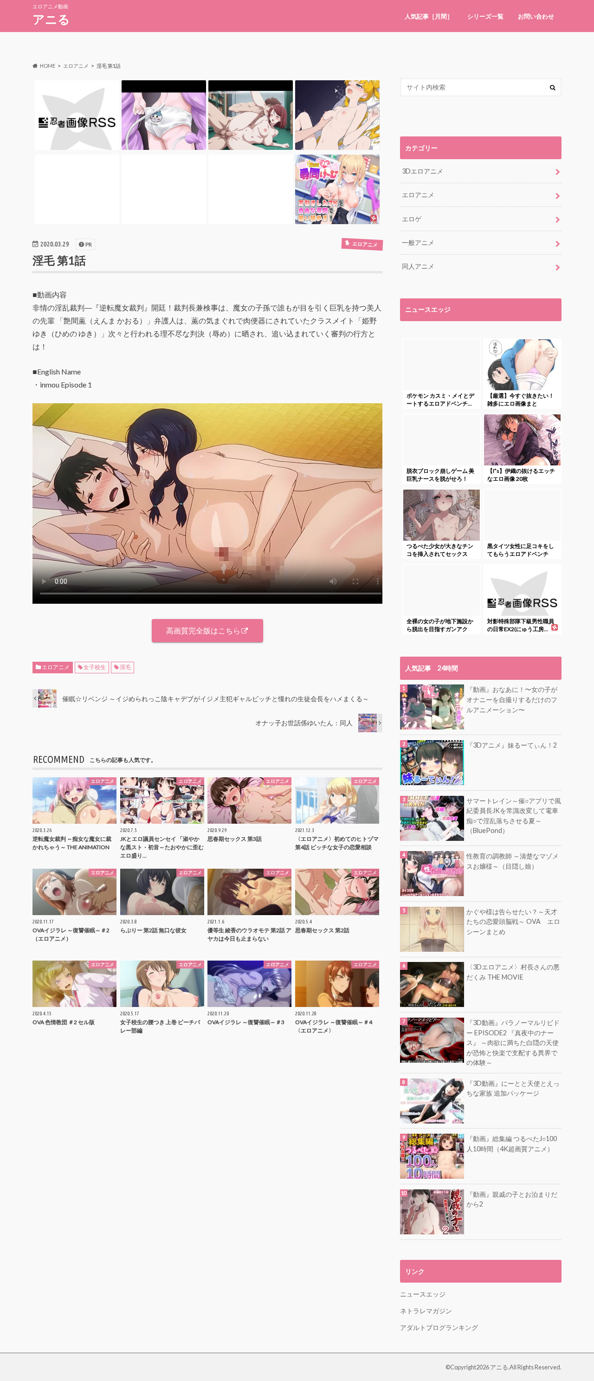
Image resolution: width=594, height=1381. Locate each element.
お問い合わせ (536, 16)
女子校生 (95, 667)
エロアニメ (56, 667)
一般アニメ (418, 242)
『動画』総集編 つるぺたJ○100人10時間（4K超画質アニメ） (511, 1144)
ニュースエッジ (423, 1294)
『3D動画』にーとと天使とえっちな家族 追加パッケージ (513, 1088)
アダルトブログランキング (439, 1327)
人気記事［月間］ (429, 16)
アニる (51, 19)
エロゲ (411, 219)
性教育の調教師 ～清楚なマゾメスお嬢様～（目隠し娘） (512, 861)
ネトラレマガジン (426, 1311)
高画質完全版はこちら (203, 630)
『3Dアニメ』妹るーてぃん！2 (511, 745)
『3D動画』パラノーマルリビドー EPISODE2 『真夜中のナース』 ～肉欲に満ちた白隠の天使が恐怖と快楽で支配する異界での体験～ (513, 1042)
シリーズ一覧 (485, 16)
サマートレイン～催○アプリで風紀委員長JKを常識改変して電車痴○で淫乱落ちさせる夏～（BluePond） (513, 816)
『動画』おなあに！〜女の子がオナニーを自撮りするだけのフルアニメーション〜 (511, 699)
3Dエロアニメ (422, 171)
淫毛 (125, 667)
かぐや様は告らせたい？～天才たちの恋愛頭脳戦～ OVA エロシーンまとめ (513, 922)
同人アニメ (418, 266)
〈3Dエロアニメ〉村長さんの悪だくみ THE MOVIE (513, 972)
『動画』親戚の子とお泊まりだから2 (511, 1199)
